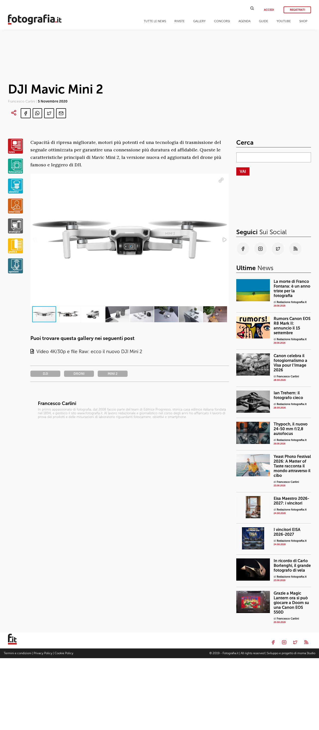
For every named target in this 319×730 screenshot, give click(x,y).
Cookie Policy (64, 653)
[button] (224, 240)
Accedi (269, 9)
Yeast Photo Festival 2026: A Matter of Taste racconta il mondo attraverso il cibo (292, 466)
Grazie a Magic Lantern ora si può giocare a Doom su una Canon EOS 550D (291, 603)
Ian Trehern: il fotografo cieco (288, 395)
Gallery (199, 21)
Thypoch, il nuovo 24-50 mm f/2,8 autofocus (291, 429)
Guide (263, 21)
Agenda (244, 21)
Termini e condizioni (17, 653)
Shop (303, 21)
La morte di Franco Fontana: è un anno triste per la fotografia (292, 288)
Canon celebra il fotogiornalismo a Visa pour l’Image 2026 (290, 362)
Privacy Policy (43, 653)
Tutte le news (155, 21)
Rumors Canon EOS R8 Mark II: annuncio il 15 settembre (292, 325)
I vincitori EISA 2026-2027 (287, 532)
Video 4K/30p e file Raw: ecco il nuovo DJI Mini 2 (88, 351)
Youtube (284, 21)
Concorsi (222, 21)
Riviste (179, 21)
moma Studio (306, 653)
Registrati (297, 9)
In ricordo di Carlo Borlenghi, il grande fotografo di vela (292, 565)
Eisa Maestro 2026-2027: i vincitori (291, 501)
